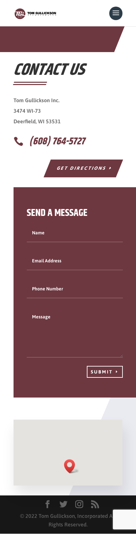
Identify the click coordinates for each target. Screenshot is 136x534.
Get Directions (81, 168)
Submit (102, 371)
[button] (71, 466)
